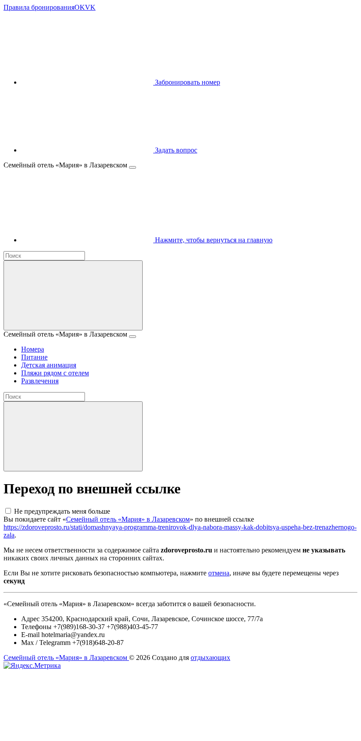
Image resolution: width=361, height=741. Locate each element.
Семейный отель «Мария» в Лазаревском (128, 519)
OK (79, 7)
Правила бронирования (39, 7)
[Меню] (132, 167)
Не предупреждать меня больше (62, 511)
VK (90, 7)
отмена (218, 573)
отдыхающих (210, 657)
